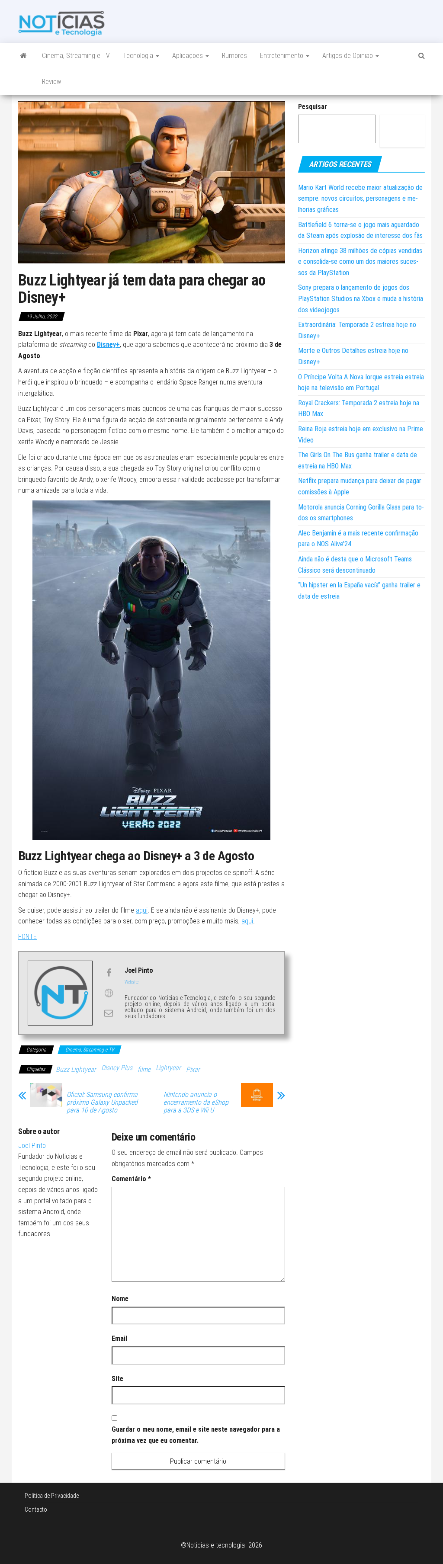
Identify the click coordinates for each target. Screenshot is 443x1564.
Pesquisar (312, 107)
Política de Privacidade (52, 1495)
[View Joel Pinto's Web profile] (108, 993)
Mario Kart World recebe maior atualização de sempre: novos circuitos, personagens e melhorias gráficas (360, 198)
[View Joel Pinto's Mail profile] (108, 1013)
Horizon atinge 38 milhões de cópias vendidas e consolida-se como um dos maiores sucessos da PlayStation (360, 262)
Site (117, 1379)
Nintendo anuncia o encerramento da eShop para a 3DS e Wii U (196, 1102)
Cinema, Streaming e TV (76, 55)
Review (51, 81)
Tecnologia (139, 55)
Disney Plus (116, 1068)
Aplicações (188, 55)
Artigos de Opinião (348, 55)
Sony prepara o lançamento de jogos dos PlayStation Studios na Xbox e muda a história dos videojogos (360, 298)
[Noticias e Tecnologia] (23, 56)
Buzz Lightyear (76, 1069)
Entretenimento (282, 55)
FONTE (27, 937)
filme (144, 1069)
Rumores (234, 55)
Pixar (193, 1069)
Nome (120, 1299)
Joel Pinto (32, 1145)
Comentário (131, 1179)
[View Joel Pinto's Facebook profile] (108, 972)
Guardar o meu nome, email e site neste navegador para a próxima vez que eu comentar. (196, 1435)
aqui (142, 910)
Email (119, 1338)
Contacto (36, 1509)
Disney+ (108, 344)
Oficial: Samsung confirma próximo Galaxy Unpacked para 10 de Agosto (102, 1102)
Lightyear (168, 1068)
